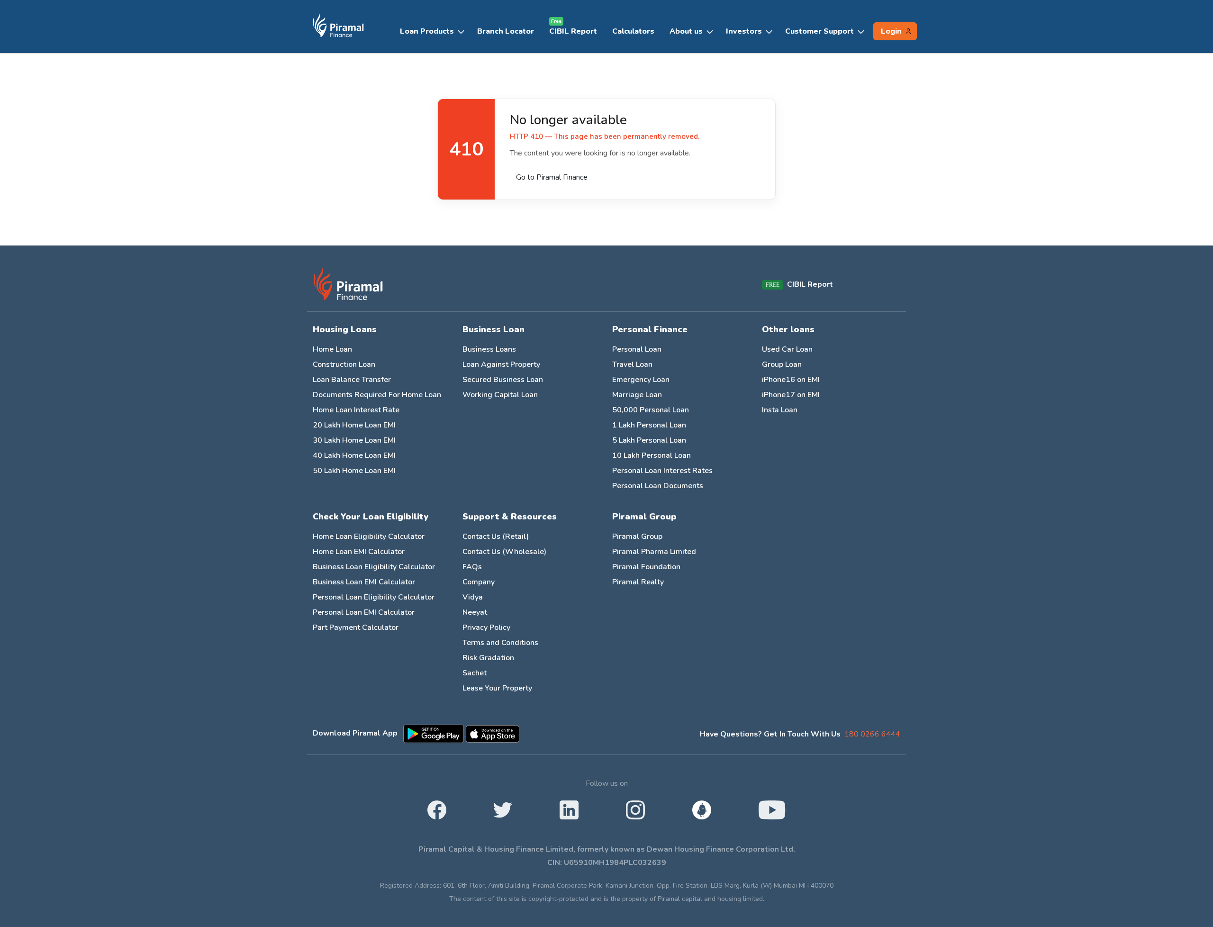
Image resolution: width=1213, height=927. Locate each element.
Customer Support (819, 31)
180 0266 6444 (872, 734)
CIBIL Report (573, 29)
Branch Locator (505, 31)
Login (891, 31)
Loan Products (427, 31)
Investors (744, 31)
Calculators (633, 31)
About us (686, 31)
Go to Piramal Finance (552, 177)
